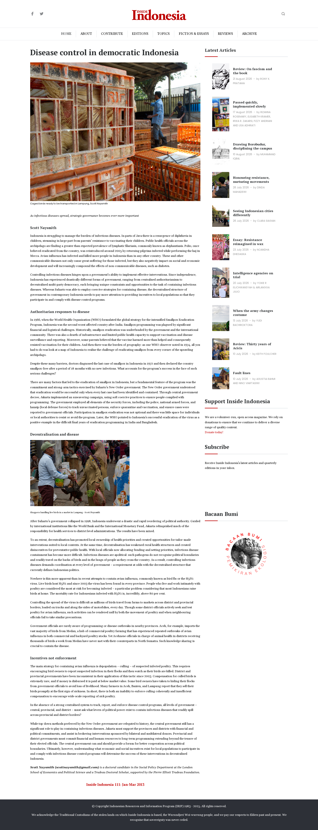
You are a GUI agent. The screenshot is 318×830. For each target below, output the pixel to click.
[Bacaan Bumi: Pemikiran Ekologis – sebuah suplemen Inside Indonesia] (246, 553)
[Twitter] (41, 14)
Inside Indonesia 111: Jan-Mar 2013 (115, 784)
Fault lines (241, 373)
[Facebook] (32, 14)
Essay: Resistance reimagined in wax (248, 242)
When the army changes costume (253, 312)
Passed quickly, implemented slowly (249, 104)
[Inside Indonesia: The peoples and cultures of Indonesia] (159, 14)
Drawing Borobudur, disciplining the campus (252, 146)
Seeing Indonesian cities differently (253, 213)
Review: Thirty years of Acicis (252, 346)
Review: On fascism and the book (252, 71)
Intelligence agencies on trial (253, 275)
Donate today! (214, 432)
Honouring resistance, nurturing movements (251, 179)
